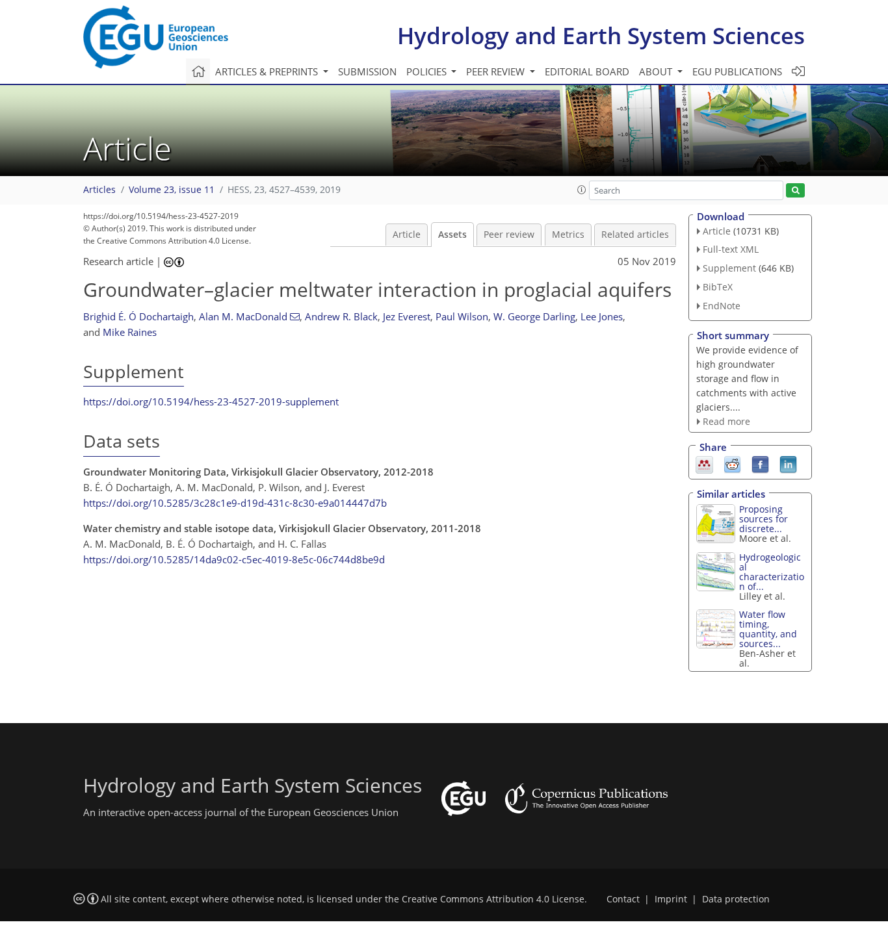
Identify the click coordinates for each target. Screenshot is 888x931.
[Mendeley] (704, 463)
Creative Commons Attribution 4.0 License (493, 899)
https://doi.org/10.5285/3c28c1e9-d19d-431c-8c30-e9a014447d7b (235, 502)
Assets (452, 234)
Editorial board (587, 71)
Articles (99, 190)
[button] (581, 190)
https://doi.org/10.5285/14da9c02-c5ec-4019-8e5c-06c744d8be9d (234, 559)
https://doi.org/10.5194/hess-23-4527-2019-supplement (211, 401)
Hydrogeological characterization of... (771, 572)
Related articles (635, 234)
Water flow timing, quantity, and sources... (768, 629)
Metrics (568, 234)
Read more (726, 421)
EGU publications (737, 71)
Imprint (671, 899)
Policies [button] (427, 71)
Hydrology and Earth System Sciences (601, 35)
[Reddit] (732, 463)
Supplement (729, 268)
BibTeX (718, 287)
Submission (367, 71)
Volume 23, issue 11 (172, 190)
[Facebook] (760, 463)
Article (407, 234)
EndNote (721, 306)
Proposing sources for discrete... (763, 519)
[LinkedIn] (788, 463)
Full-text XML (731, 249)
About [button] (657, 71)
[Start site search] (795, 190)
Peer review (509, 234)
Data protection (736, 899)
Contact (623, 899)
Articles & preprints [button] (267, 71)
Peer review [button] (496, 71)
